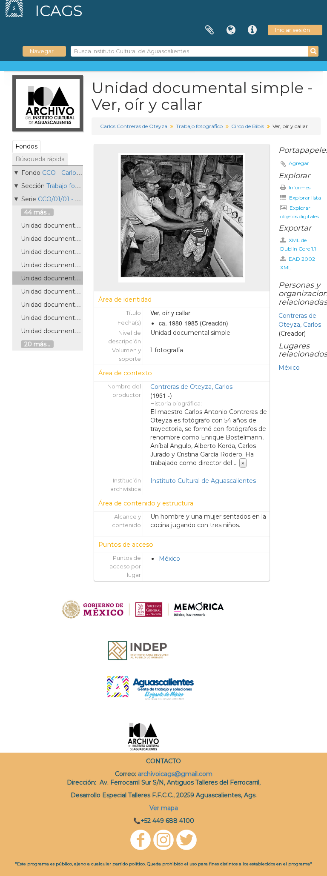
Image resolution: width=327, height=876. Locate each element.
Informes (298, 187)
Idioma (230, 30)
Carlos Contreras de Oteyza (133, 126)
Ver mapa (163, 808)
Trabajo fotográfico (74, 186)
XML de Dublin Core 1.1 (298, 244)
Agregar (299, 163)
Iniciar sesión (292, 29)
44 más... (37, 212)
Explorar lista (304, 197)
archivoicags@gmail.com (175, 774)
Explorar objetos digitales (299, 212)
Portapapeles (209, 30)
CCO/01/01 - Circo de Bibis (76, 199)
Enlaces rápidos (252, 30)
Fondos (26, 146)
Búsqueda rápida (40, 159)
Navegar (42, 51)
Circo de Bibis (247, 126)
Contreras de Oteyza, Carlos (191, 387)
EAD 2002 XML (297, 263)
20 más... (37, 344)
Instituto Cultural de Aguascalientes (203, 481)
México (169, 558)
